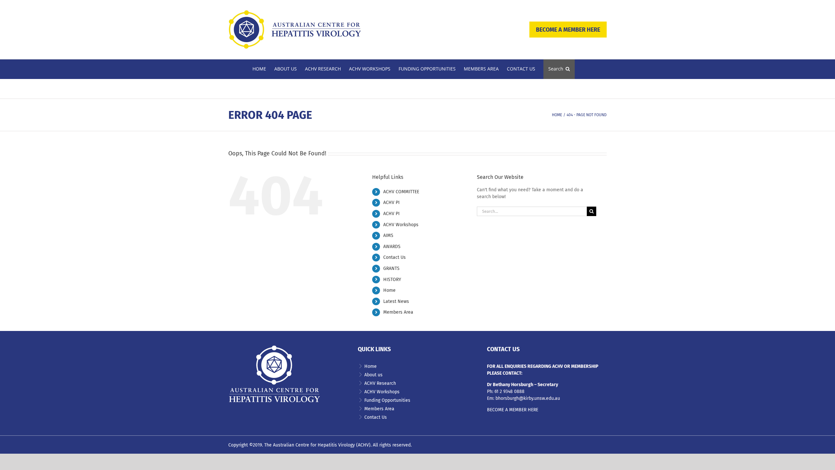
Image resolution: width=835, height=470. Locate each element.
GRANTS (391, 268)
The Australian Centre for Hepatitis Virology (309, 445)
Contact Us (394, 257)
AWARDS (392, 246)
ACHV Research (380, 383)
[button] (559, 69)
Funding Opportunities (387, 400)
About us (373, 375)
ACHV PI (391, 202)
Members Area (398, 312)
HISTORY (392, 279)
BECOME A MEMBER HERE (568, 29)
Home (389, 290)
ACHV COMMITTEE (401, 192)
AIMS (388, 235)
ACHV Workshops (400, 224)
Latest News (396, 301)
